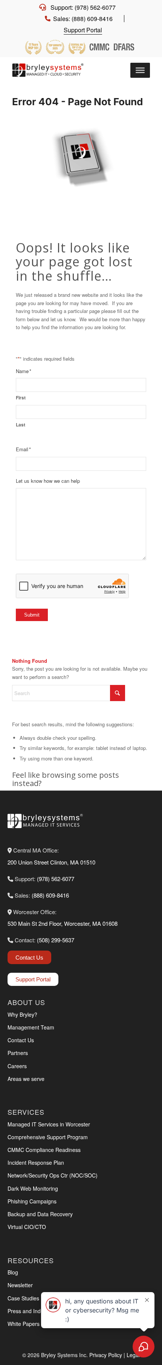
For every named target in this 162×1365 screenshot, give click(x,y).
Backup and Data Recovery (40, 1214)
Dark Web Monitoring (33, 1188)
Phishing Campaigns (32, 1201)
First (21, 398)
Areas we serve (26, 1078)
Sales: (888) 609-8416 (83, 18)
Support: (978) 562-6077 (83, 7)
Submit (32, 615)
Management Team (31, 1027)
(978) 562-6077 (55, 879)
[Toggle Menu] (140, 70)
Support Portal (83, 30)
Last (20, 425)
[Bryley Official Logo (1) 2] (49, 70)
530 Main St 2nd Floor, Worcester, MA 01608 (63, 923)
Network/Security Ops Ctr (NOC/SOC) (53, 1175)
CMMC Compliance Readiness (44, 1149)
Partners (18, 1053)
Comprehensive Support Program (48, 1137)
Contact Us (29, 957)
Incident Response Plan (36, 1162)
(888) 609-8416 (50, 895)
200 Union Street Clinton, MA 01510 (51, 862)
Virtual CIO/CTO (27, 1226)
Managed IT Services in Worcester (49, 1124)
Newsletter (20, 1285)
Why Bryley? (22, 1014)
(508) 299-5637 (55, 940)
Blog (13, 1272)
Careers (17, 1066)
